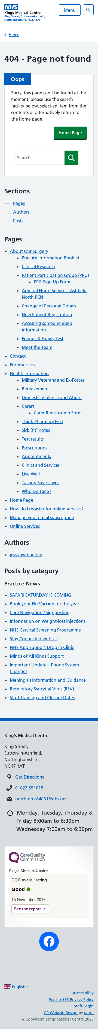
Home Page (70, 132)
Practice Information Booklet (50, 258)
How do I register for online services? (47, 508)
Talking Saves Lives (40, 482)
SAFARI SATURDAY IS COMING (40, 595)
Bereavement (35, 388)
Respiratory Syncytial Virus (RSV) (42, 689)
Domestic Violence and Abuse (52, 397)
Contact (18, 356)
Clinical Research (38, 266)
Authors (21, 212)
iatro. (89, 1012)
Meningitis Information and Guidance (48, 680)
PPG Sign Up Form (52, 282)
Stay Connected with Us (33, 638)
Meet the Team (37, 347)
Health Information (29, 373)
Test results (33, 439)
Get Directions (29, 777)
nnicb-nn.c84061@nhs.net (41, 798)
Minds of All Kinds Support (37, 656)
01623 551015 (29, 788)
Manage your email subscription (42, 517)
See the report (27, 909)
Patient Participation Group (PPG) (55, 275)
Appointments (36, 456)
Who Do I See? (36, 491)
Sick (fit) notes (36, 430)
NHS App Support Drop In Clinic (42, 647)
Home (14, 34)
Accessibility (83, 993)
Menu (70, 10)
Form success (22, 364)
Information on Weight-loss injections (47, 621)
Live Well (31, 474)
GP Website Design (61, 1012)
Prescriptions (34, 447)
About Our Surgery (29, 251)
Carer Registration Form (58, 412)
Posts (18, 220)
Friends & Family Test (42, 338)
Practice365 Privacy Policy (71, 999)
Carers (28, 406)
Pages (19, 203)
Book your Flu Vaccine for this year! (45, 603)
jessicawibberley (26, 554)
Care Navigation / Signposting (40, 612)
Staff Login (84, 1006)
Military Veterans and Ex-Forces (53, 380)
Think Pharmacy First (42, 421)
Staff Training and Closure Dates (42, 697)
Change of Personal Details (49, 306)
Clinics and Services (41, 465)
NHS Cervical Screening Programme (45, 630)
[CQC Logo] (27, 862)
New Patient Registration (47, 314)
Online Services (25, 526)
